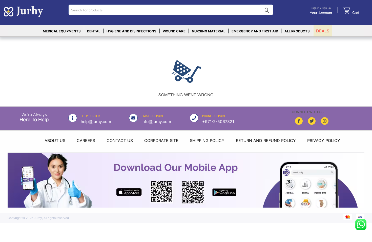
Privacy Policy (323, 140)
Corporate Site (161, 140)
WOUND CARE (174, 31)
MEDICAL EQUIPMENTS (62, 31)
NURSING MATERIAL (208, 31)
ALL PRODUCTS (297, 31)
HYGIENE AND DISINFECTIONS (131, 31)
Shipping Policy (207, 140)
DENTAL (93, 31)
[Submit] (266, 10)
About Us (55, 140)
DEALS (322, 30)
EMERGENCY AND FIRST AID (255, 31)
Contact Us (120, 140)
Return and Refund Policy (266, 140)
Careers (86, 140)
